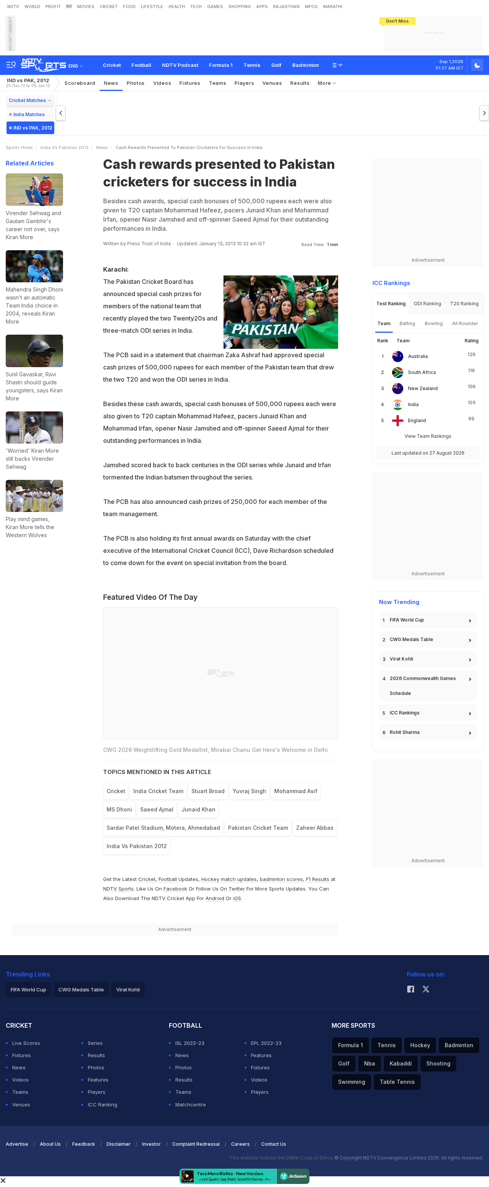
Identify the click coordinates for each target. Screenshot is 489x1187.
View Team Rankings (428, 436)
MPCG (311, 6)
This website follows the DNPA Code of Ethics (281, 1158)
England (417, 420)
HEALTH (176, 6)
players (244, 83)
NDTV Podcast (180, 65)
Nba (369, 1063)
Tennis (252, 65)
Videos (162, 83)
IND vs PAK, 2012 (28, 83)
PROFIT (53, 6)
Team (383, 323)
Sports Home (19, 147)
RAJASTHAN (286, 6)
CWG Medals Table (411, 639)
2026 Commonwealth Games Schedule (423, 685)
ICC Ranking (102, 1104)
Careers (240, 1144)
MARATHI (332, 6)
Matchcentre (190, 1104)
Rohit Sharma (404, 732)
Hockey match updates (229, 879)
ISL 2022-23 (189, 1043)
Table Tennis (397, 1082)
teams (218, 83)
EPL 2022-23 (266, 1043)
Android (215, 898)
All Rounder (465, 323)
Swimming (351, 1082)
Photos (136, 83)
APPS (262, 6)
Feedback (83, 1144)
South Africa (422, 372)
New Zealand (423, 388)
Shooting (438, 1063)
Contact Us (273, 1144)
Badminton (305, 65)
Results (299, 83)
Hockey (420, 1045)
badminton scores (281, 879)
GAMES (215, 6)
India (413, 404)
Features (98, 1080)
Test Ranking (391, 303)
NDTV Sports (118, 889)
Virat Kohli (401, 659)
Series (95, 1043)
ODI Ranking (427, 303)
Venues (272, 83)
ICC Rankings (404, 713)
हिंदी (69, 6)
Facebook (175, 889)
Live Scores (26, 1043)
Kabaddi (401, 1063)
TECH (196, 6)
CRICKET (109, 6)
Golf (276, 65)
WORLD (32, 6)
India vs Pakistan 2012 (64, 147)
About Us (50, 1144)
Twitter (236, 889)
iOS (237, 898)
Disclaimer (119, 1144)
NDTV (13, 6)
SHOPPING (239, 6)
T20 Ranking (464, 303)
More (325, 83)
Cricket (112, 65)
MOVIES (85, 6)
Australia (418, 356)
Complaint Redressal (196, 1144)
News (111, 83)
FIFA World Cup (407, 620)
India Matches (29, 114)
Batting (407, 323)
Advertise (17, 1144)
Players (96, 1092)
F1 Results (318, 879)
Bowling (434, 323)
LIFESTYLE (152, 6)
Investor (151, 1144)
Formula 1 (221, 65)
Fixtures (190, 83)
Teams (20, 1092)
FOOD (129, 6)
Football (141, 65)
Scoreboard (80, 83)
